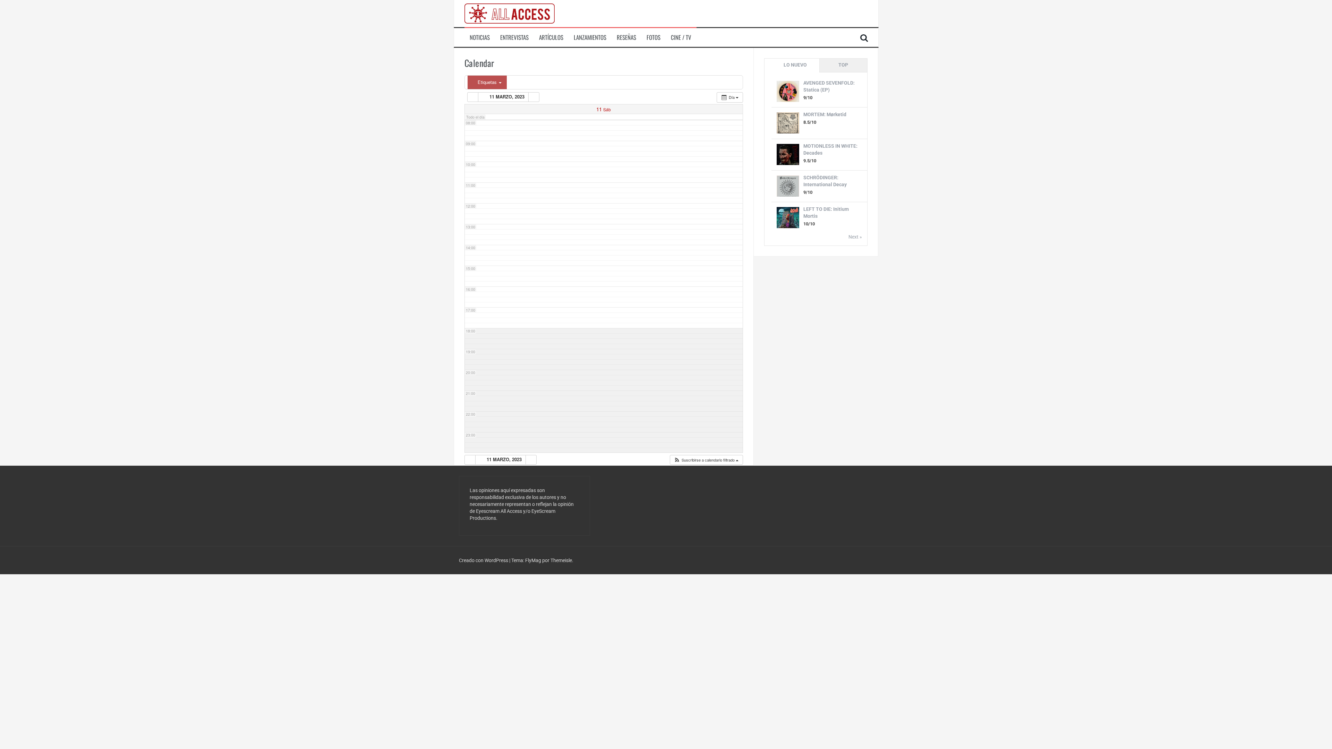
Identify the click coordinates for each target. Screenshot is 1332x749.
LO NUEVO (795, 65)
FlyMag (533, 560)
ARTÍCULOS (551, 37)
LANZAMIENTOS (590, 37)
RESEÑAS (626, 37)
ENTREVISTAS (514, 37)
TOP (843, 65)
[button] (706, 460)
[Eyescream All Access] (509, 13)
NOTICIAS (480, 37)
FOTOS (653, 37)
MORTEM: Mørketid (824, 114)
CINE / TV (681, 37)
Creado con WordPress (484, 560)
